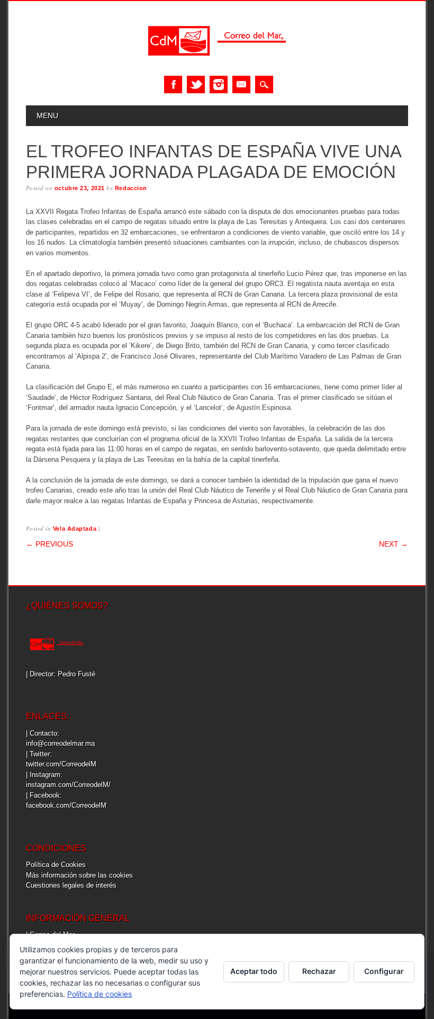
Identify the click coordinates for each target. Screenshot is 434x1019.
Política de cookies (99, 993)
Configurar (384, 971)
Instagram (219, 84)
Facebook (173, 84)
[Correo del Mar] (217, 65)
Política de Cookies (56, 865)
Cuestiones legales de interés (71, 885)
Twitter (196, 84)
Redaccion (131, 188)
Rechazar (319, 971)
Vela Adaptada (74, 528)
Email (241, 84)
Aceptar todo (253, 971)
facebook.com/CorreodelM (66, 805)
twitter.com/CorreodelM (61, 764)
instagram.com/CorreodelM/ (68, 785)
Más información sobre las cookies (79, 875)
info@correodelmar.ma (60, 743)
